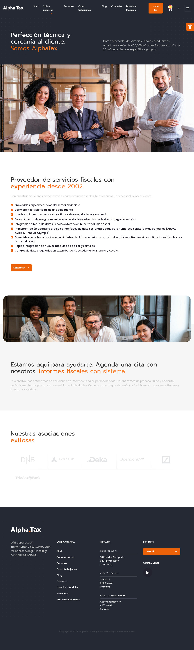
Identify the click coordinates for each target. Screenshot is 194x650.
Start (36, 6)
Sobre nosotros (48, 8)
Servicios (69, 6)
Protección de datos (68, 599)
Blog (104, 6)
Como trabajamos (84, 8)
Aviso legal (63, 593)
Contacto (116, 6)
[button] (190, 27)
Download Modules (131, 8)
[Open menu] (188, 8)
